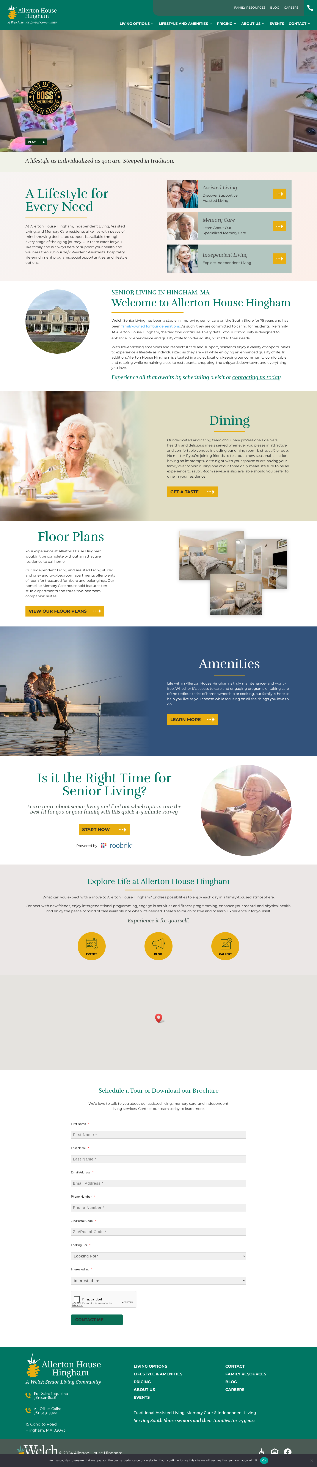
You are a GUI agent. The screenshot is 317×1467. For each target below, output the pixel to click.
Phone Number (83, 1196)
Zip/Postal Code (83, 1220)
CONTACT (235, 1366)
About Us (251, 24)
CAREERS (234, 1389)
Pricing (224, 24)
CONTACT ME (89, 1319)
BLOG (231, 1382)
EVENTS (142, 1397)
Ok (264, 1460)
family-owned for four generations (150, 326)
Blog (274, 8)
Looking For (80, 1245)
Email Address (82, 1172)
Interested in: (81, 1269)
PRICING (142, 1382)
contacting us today (256, 377)
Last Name (80, 1148)
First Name (80, 1123)
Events (277, 24)
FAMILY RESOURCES (245, 1374)
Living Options (135, 24)
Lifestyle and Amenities (183, 24)
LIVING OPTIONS (150, 1366)
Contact (297, 24)
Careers (291, 8)
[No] (311, 1460)
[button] (160, 1018)
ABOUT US (144, 1389)
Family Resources (249, 8)
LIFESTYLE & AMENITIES (158, 1374)
